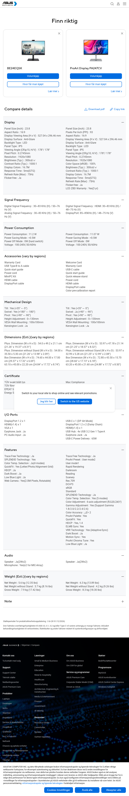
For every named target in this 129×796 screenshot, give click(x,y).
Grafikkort (7, 732)
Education (38, 670)
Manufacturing (41, 684)
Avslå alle (87, 790)
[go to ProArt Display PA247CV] (95, 50)
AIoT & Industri (9, 736)
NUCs (5, 708)
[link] (33, 84)
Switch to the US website (74, 401)
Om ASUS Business (75, 661)
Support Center (9, 673)
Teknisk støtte (9, 677)
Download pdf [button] (96, 109)
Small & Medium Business (46, 661)
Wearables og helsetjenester (15, 750)
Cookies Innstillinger (58, 790)
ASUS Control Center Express (111, 682)
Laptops (6, 699)
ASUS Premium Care (12, 687)
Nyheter (37, 732)
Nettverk (6, 741)
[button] (112, 4)
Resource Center (41, 722)
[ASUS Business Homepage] (10, 4)
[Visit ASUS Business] (11, 645)
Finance (38, 701)
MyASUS (102, 673)
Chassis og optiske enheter (15, 746)
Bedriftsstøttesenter (107, 661)
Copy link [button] (119, 109)
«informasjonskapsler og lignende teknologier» (42, 783)
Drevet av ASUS (73, 687)
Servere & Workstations (13, 722)
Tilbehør (6, 760)
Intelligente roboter (11, 755)
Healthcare (39, 679)
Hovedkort (7, 727)
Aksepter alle (113, 790)
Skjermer (7, 713)
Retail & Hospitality (42, 675)
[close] (110, 388)
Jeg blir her (46, 401)
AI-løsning (38, 711)
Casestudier (39, 727)
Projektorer (7, 717)
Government (39, 706)
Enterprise (38, 665)
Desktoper (7, 703)
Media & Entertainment (44, 696)
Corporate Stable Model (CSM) (79, 682)
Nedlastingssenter (11, 682)
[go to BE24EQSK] (33, 50)
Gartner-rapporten (42, 737)
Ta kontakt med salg (12, 661)
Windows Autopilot (106, 687)
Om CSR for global (74, 665)
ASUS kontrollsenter (107, 677)
